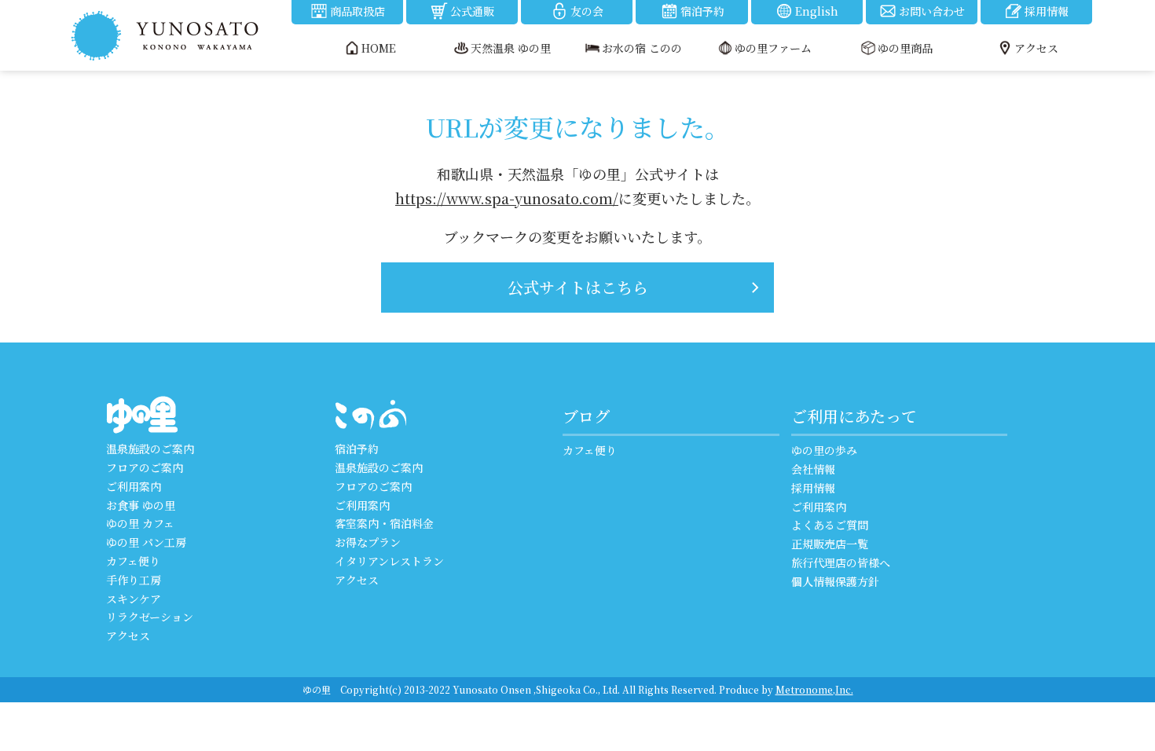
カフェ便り (133, 561)
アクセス (128, 635)
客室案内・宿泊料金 (384, 523)
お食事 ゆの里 (140, 505)
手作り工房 (133, 580)
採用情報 (1047, 11)
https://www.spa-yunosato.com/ (506, 198)
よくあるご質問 (829, 525)
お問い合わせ (932, 11)
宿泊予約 (702, 11)
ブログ (586, 416)
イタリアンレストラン (389, 561)
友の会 (586, 11)
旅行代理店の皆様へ (840, 562)
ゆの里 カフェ (140, 523)
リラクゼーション (149, 617)
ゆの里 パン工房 (146, 542)
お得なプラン (368, 542)
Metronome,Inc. (814, 689)
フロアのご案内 (144, 467)
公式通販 (472, 11)
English (816, 11)
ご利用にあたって (854, 416)
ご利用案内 (133, 486)
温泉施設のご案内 (150, 448)
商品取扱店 (357, 11)
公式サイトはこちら (578, 287)
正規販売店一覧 (829, 543)
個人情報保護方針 (835, 581)
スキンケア (133, 598)
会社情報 (813, 469)
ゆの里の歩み (824, 450)
